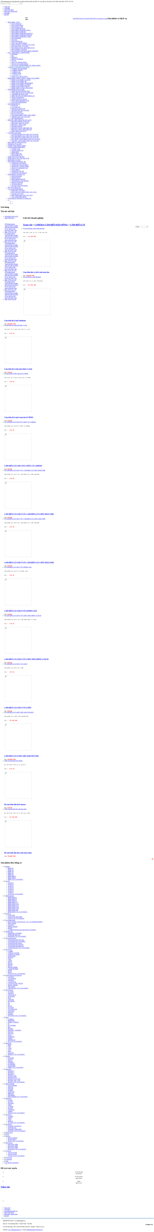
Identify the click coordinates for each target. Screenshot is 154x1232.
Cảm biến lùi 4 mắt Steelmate (15, 320)
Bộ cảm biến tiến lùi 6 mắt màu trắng (18, 853)
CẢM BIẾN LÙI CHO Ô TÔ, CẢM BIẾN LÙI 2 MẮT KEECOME (29, 562)
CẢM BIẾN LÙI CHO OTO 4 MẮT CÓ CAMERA (23, 466)
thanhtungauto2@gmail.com (35, 1229)
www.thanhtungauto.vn (14, 1229)
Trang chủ (27, 225)
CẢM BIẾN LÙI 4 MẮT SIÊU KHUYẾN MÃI (21, 756)
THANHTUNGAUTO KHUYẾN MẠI (72, 18)
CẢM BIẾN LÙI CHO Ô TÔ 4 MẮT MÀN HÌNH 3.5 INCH (26, 659)
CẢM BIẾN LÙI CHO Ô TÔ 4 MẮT (17, 708)
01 (152, 859)
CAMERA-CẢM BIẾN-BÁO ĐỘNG (51, 225)
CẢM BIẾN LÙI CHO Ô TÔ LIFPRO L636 (20, 611)
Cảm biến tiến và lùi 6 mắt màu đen (36, 272)
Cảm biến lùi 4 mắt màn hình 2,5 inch (18, 369)
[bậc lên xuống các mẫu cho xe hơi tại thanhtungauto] (11, 270)
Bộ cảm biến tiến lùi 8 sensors (15, 804)
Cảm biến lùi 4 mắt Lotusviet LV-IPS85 (18, 417)
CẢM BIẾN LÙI (77, 225)
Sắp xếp (137, 225)
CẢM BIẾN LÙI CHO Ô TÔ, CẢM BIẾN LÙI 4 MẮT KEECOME (29, 514)
